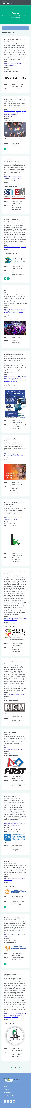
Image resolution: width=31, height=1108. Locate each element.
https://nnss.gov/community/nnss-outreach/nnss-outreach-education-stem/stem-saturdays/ (13, 178)
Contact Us (6, 1089)
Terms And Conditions (9, 1095)
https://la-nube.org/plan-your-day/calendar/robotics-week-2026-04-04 (14, 454)
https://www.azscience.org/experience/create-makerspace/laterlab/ (15, 619)
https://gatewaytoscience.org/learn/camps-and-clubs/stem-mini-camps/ (15, 824)
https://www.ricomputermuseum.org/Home (15, 694)
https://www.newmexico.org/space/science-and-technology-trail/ (15, 64)
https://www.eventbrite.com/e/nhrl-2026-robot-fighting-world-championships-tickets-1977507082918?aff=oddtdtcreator (14, 311)
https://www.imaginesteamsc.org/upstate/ (15, 247)
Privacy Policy (7, 1092)
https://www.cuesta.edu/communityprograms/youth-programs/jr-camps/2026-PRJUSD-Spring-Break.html (15, 1015)
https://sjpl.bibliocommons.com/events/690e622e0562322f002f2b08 (15, 518)
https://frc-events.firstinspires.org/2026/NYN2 (13, 748)
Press (5, 1086)
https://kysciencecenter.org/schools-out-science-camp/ (14, 879)
